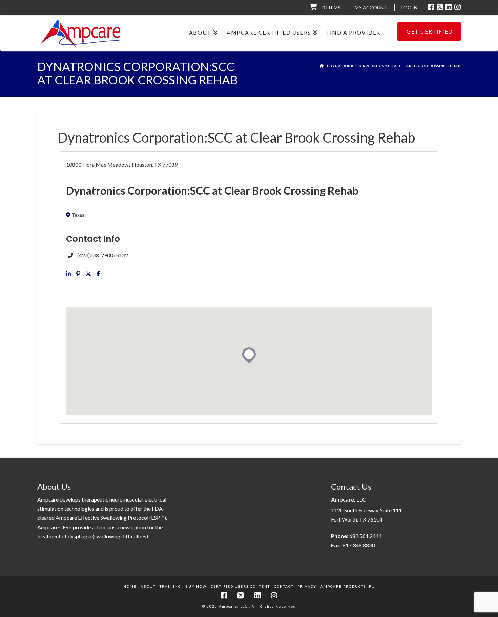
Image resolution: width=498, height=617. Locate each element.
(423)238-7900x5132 (102, 255)
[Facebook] (431, 7)
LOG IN (409, 7)
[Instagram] (457, 7)
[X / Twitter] (440, 7)
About (148, 586)
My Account (371, 7)
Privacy (306, 586)
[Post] (88, 273)
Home (130, 586)
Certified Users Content (240, 586)
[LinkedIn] (448, 7)
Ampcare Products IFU (347, 586)
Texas (77, 215)
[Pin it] (78, 273)
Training (170, 586)
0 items (331, 7)
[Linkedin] (68, 273)
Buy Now (196, 586)
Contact (283, 586)
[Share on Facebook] (98, 273)
